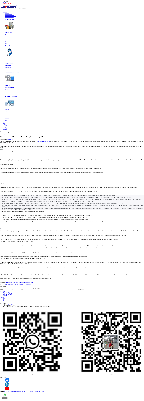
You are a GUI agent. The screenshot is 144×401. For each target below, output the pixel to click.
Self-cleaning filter (8, 61)
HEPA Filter (7, 118)
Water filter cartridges (8, 67)
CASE (6, 127)
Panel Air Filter (24, 391)
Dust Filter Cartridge (8, 111)
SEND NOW (81, 289)
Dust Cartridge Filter (17, 391)
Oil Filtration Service (8, 14)
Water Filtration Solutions (9, 15)
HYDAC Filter (7, 391)
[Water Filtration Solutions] (10, 56)
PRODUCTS (2, 291)
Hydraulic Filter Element (9, 36)
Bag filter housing (8, 65)
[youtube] (7, 389)
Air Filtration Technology (9, 17)
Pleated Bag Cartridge (8, 113)
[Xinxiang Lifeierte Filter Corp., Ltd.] (14, 9)
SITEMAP (43, 391)
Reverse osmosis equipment (9, 87)
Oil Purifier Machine (8, 32)
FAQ (6, 128)
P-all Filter (12, 391)
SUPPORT (7, 125)
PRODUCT (7, 13)
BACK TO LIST (10, 139)
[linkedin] (7, 386)
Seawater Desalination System (10, 16)
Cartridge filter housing (8, 63)
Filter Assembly (7, 34)
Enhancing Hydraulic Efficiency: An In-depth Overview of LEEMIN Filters (16, 284)
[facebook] (7, 381)
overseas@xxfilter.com (7, 3)
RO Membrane (7, 85)
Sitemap (4, 2)
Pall (5, 41)
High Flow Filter (30, 391)
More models (5, 295)
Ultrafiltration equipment (9, 89)
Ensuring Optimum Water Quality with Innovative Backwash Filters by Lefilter (20, 282)
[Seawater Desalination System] (10, 83)
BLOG (6, 126)
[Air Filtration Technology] (10, 107)
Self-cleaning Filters (36, 391)
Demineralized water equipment (10, 91)
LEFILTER (7, 109)
